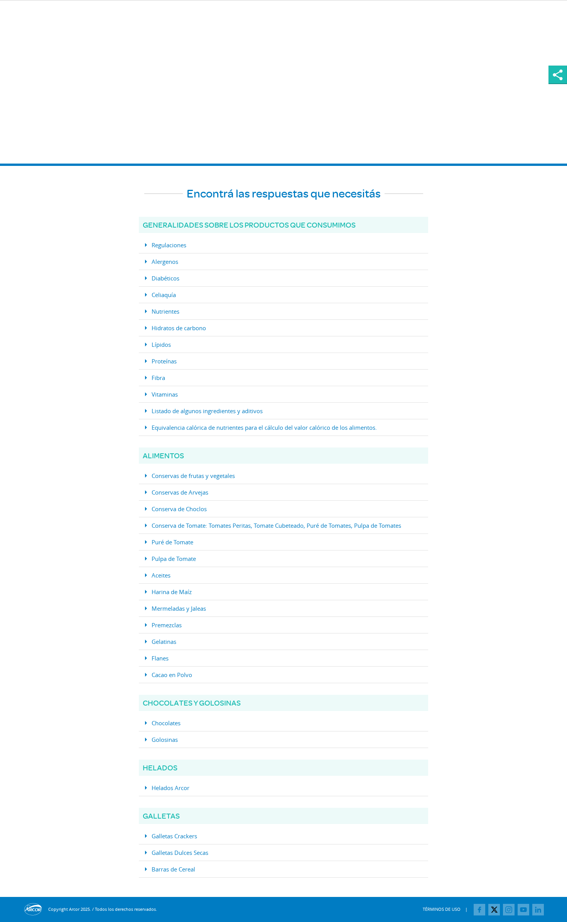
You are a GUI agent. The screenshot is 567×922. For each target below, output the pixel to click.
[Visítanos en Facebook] (479, 909)
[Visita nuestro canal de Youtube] (523, 909)
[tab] (283, 245)
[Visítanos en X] (494, 909)
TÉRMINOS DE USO (442, 909)
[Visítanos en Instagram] (509, 909)
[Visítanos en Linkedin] (538, 909)
